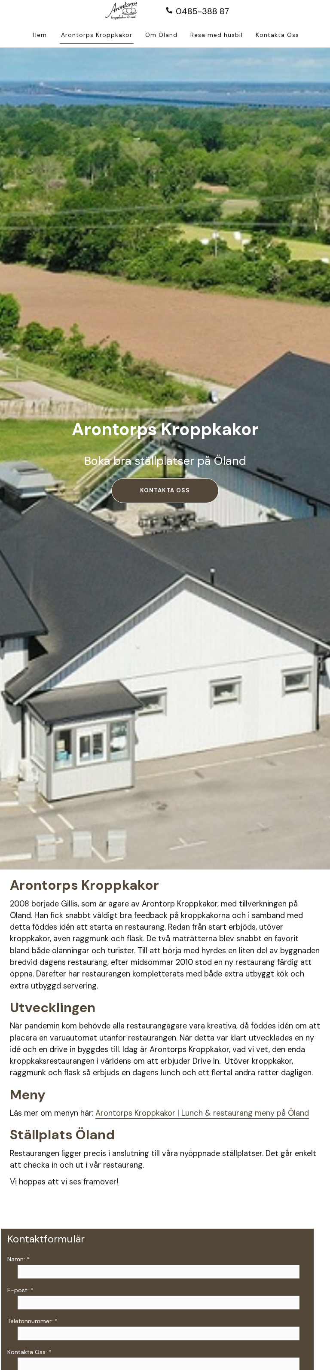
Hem (40, 35)
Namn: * (18, 1259)
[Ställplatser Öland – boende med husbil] (127, 12)
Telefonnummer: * (32, 1321)
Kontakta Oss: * (29, 1352)
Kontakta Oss (277, 35)
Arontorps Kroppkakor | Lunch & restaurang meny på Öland (202, 1113)
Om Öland (161, 35)
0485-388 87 (201, 11)
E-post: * (20, 1290)
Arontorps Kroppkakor (96, 35)
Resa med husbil (216, 35)
